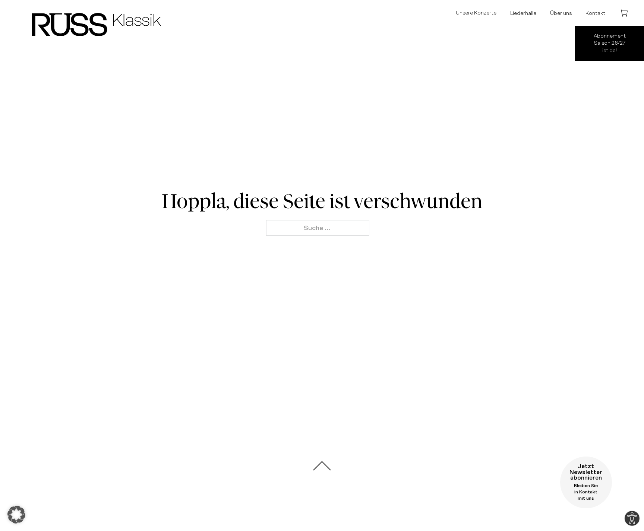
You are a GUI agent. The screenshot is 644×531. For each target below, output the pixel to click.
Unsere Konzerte (476, 13)
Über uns (561, 13)
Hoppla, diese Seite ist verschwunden (322, 201)
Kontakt (595, 13)
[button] (16, 514)
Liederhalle (523, 13)
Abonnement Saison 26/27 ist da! (610, 43)
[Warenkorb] (623, 12)
